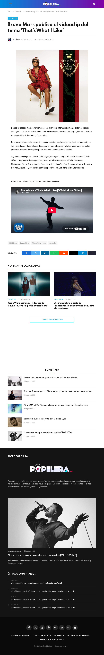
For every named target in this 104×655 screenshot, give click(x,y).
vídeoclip (52, 243)
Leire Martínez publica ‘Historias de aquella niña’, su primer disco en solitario (43, 591)
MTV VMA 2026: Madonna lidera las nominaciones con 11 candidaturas (56, 405)
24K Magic (13, 243)
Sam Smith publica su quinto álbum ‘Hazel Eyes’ (45, 419)
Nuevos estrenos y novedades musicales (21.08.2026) (48, 433)
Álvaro (18, 39)
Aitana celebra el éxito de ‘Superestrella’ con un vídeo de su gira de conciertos (74, 306)
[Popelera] (52, 4)
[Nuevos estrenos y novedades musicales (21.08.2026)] (15, 436)
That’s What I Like (39, 243)
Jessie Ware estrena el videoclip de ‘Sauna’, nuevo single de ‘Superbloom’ (27, 304)
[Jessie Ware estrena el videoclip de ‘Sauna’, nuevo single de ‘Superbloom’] (29, 284)
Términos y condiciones (52, 640)
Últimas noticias (42, 636)
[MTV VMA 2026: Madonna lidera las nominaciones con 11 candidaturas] (15, 408)
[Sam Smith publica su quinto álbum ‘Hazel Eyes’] (15, 422)
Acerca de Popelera (21, 636)
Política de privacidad (78, 636)
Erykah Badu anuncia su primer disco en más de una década (50, 378)
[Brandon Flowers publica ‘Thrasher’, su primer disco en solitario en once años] (15, 395)
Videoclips (13, 18)
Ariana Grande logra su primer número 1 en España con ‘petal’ (36, 583)
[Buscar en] (93, 4)
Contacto (59, 636)
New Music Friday (15, 551)
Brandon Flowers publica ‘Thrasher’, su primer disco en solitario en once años (58, 392)
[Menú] (10, 4)
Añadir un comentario (52, 320)
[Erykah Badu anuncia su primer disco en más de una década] (15, 381)
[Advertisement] (52, 347)
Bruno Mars (24, 243)
